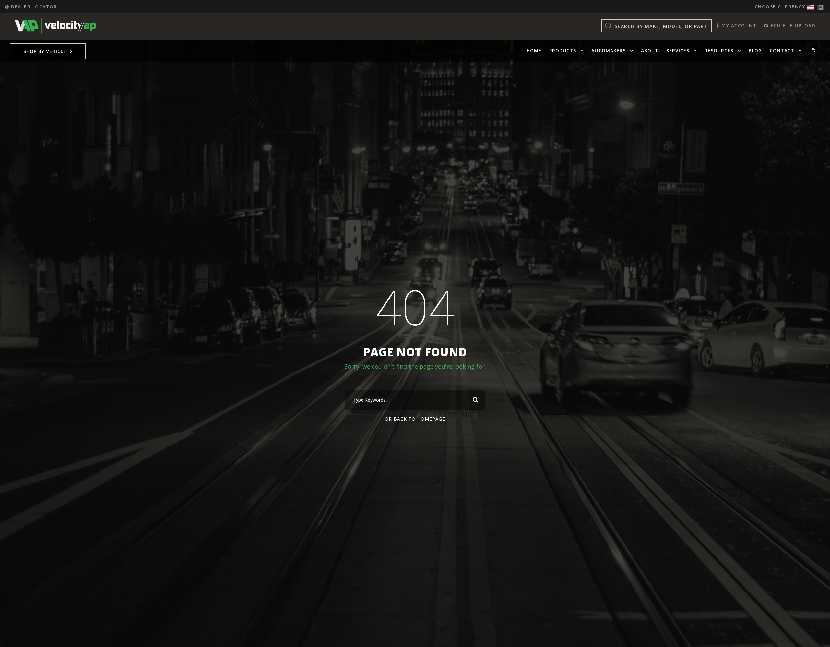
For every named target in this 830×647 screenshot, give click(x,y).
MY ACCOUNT (738, 25)
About (649, 50)
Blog (755, 50)
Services (677, 50)
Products (562, 50)
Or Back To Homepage (415, 419)
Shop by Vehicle (44, 51)
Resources (719, 50)
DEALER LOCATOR (33, 7)
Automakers (608, 50)
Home (534, 50)
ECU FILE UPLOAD (792, 25)
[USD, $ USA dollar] (810, 5)
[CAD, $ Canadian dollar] (820, 5)
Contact (782, 50)
